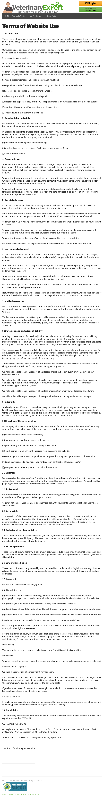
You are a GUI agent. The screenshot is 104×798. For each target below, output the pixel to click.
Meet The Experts (35, 16)
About (4, 794)
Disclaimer (25, 794)
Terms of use (34, 794)
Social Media (51, 16)
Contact (17, 794)
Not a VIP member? (90, 9)
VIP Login (90, 3)
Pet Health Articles (18, 16)
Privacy (10, 794)
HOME (6, 16)
